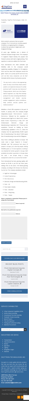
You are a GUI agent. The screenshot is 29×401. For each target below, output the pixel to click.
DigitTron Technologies (13, 20)
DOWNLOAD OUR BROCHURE (14, 258)
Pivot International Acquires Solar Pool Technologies (14, 276)
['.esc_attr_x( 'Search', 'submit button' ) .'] (26, 249)
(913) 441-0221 (14, 3)
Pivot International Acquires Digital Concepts (14, 269)
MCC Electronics (9, 179)
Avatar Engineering (11, 120)
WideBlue (4, 45)
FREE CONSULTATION (14, 291)
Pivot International (12, 43)
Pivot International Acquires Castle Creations (14, 283)
